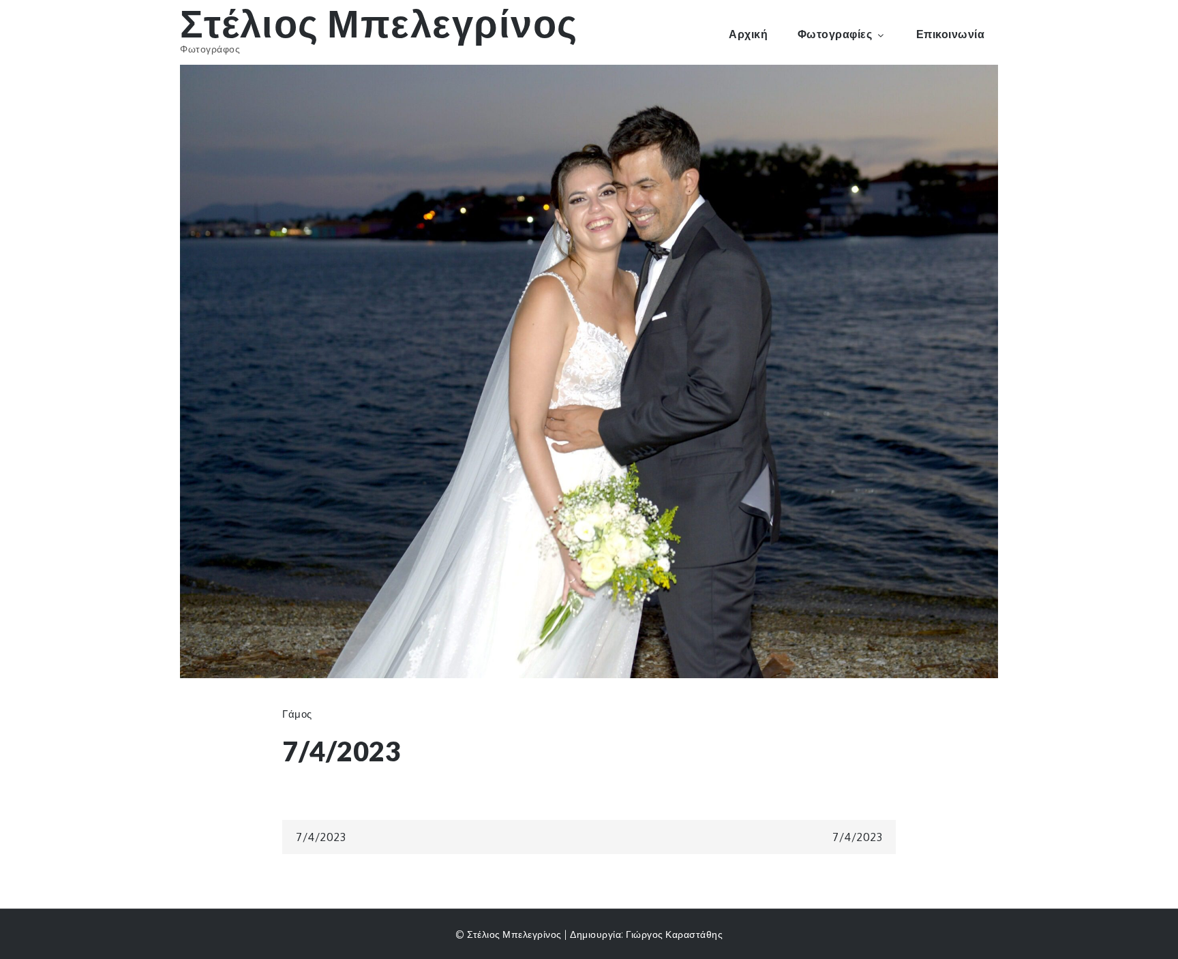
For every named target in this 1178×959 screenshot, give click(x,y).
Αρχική (748, 33)
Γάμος (297, 713)
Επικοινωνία (950, 33)
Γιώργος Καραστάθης (674, 934)
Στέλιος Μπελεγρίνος (379, 23)
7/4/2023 (321, 837)
